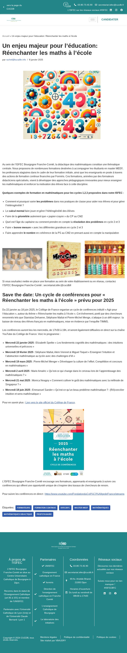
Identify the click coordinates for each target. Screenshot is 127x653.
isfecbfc (65, 508)
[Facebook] (121, 10)
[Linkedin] (110, 10)
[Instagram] (116, 10)
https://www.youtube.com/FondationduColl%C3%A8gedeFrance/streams (84, 494)
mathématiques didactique (18, 514)
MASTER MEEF (81, 508)
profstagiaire (44, 514)
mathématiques (101, 508)
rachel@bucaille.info (16, 59)
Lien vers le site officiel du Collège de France (50, 402)
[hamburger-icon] (92, 19)
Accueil (5, 36)
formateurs (23, 508)
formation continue (45, 508)
